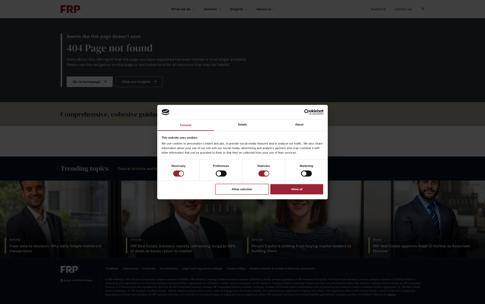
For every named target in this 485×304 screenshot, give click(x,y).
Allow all (297, 189)
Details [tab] (242, 124)
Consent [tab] (185, 125)
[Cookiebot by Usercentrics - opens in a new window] (307, 112)
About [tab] (299, 124)
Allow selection (242, 189)
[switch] (221, 173)
